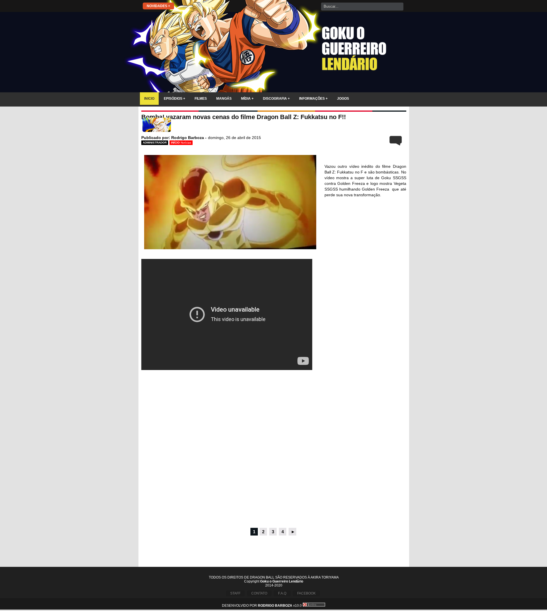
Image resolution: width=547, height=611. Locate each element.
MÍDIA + (247, 99)
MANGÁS (224, 99)
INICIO (149, 99)
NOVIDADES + (158, 6)
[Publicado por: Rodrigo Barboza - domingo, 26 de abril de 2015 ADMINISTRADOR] (273, 126)
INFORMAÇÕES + (313, 99)
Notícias (186, 142)
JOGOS (343, 99)
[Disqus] (273, 449)
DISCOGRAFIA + (276, 99)
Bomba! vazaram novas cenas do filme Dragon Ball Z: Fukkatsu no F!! (243, 116)
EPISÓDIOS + (174, 99)
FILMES (201, 99)
